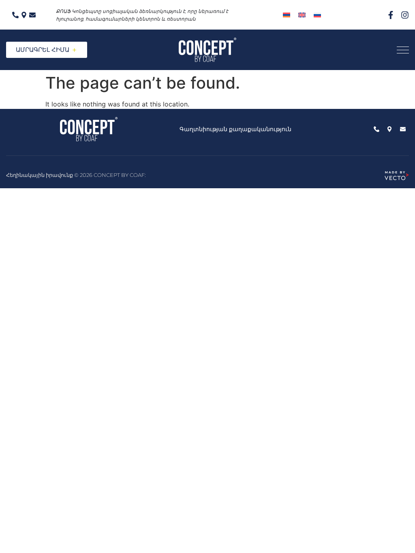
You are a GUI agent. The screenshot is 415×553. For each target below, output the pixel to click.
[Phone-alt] (15, 15)
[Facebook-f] (391, 15)
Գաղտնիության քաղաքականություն (235, 129)
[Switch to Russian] (317, 14)
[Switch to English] (302, 14)
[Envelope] (32, 15)
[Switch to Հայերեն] (286, 14)
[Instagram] (405, 15)
